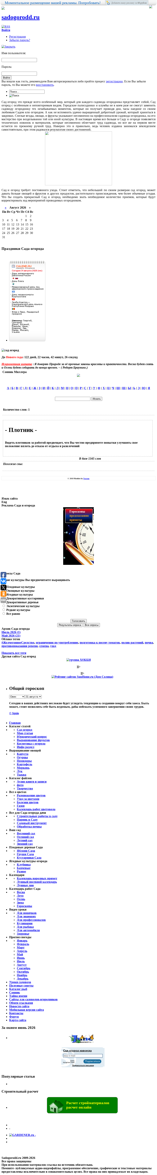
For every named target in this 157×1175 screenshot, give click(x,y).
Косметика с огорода (31, 743)
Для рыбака (25, 926)
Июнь (21, 958)
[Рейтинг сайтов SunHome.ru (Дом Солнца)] (82, 676)
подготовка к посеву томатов (100, 642)
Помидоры (24, 760)
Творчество (25, 788)
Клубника (24, 864)
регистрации (114, 81)
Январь (22, 940)
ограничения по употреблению (57, 642)
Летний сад (24, 840)
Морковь (23, 767)
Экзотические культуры (23, 606)
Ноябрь (22, 975)
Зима (20, 902)
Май (20, 954)
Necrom (86, 479)
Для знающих (26, 916)
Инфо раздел (25, 747)
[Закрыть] (8, 46)
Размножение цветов (31, 795)
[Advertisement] (72, 468)
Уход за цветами (28, 798)
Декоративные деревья (22, 602)
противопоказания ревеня (20, 646)
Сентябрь (23, 968)
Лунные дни (25, 885)
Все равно (13, 613)
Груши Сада (25, 854)
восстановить (45, 84)
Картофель (24, 764)
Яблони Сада (26, 850)
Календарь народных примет (37, 878)
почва (149, 642)
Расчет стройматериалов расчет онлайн (87, 1105)
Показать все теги (14, 653)
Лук (19, 771)
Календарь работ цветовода (36, 809)
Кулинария (25, 923)
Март (21, 947)
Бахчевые (23, 868)
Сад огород (24, 729)
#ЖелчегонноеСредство (18, 642)
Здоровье (23, 933)
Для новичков (27, 913)
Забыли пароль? (19, 40)
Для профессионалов (31, 919)
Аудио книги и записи (32, 781)
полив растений (132, 642)
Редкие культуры (18, 610)
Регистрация (17, 36)
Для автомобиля (28, 930)
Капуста (22, 754)
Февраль (23, 944)
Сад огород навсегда (77, 1050)
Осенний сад (25, 837)
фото (20, 785)
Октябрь (23, 971)
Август (22, 964)
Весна (21, 892)
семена (44, 646)
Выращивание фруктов (33, 740)
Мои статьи (25, 733)
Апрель (22, 951)
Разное (21, 871)
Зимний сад (25, 843)
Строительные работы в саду (37, 816)
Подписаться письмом (83, 1065)
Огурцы (22, 757)
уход (53, 646)
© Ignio (14, 713)
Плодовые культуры (20, 586)
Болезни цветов (27, 802)
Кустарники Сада (29, 857)
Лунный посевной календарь (37, 881)
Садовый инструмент (32, 823)
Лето (20, 895)
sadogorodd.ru (21, 17)
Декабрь (22, 978)
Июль (21, 961)
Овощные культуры (20, 590)
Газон (21, 805)
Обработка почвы (29, 826)
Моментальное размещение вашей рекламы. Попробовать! (53, 3)
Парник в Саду (27, 819)
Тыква (21, 774)
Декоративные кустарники (25, 598)
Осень (21, 899)
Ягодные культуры (19, 594)
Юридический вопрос (32, 736)
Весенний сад (26, 833)
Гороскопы (24, 906)
